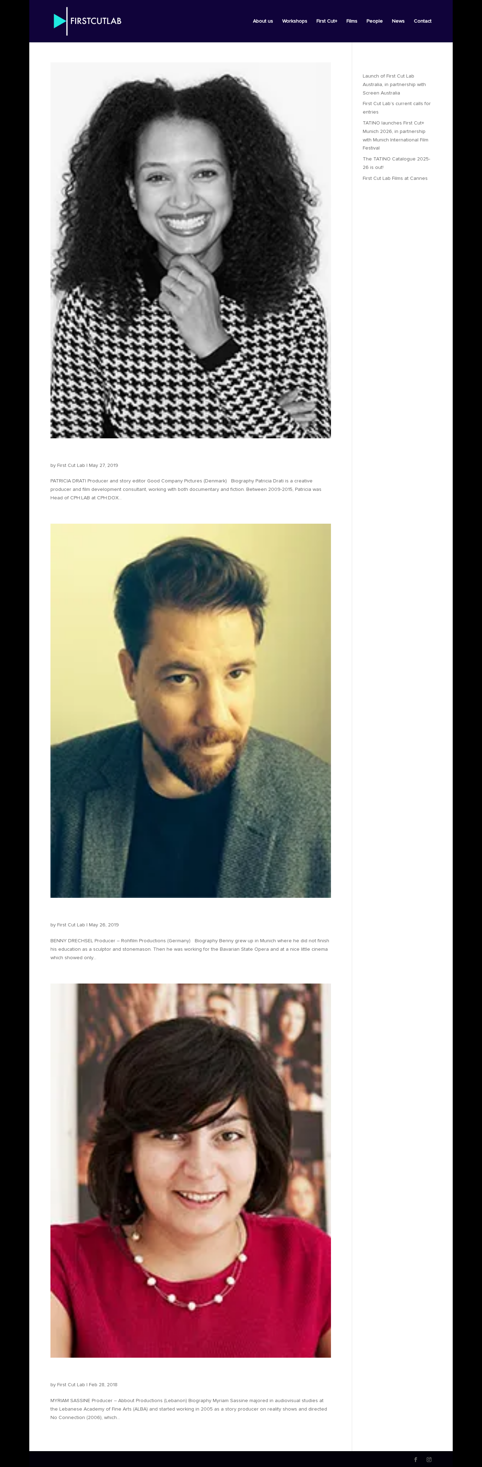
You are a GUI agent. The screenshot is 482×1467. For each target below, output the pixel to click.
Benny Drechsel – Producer (109, 913)
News (398, 21)
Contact (423, 21)
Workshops (294, 21)
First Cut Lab (71, 465)
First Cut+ (327, 21)
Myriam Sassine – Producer (108, 1372)
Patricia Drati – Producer (103, 453)
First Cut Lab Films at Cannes (395, 178)
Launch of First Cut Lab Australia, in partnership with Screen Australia (394, 85)
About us (263, 21)
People (375, 21)
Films (352, 21)
